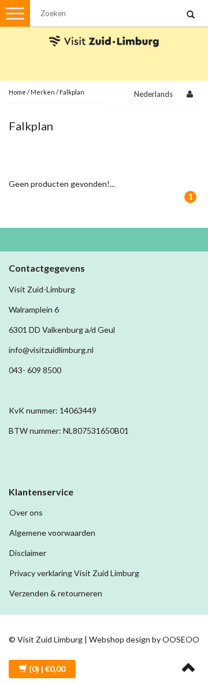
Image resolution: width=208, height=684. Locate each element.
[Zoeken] (190, 15)
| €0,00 (47, 669)
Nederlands (153, 94)
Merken (43, 92)
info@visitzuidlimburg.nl (51, 350)
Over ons (26, 512)
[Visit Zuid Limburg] (104, 31)
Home (17, 92)
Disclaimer (27, 553)
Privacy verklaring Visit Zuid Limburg (74, 573)
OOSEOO (180, 639)
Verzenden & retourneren (55, 593)
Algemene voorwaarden (52, 533)
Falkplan (72, 92)
